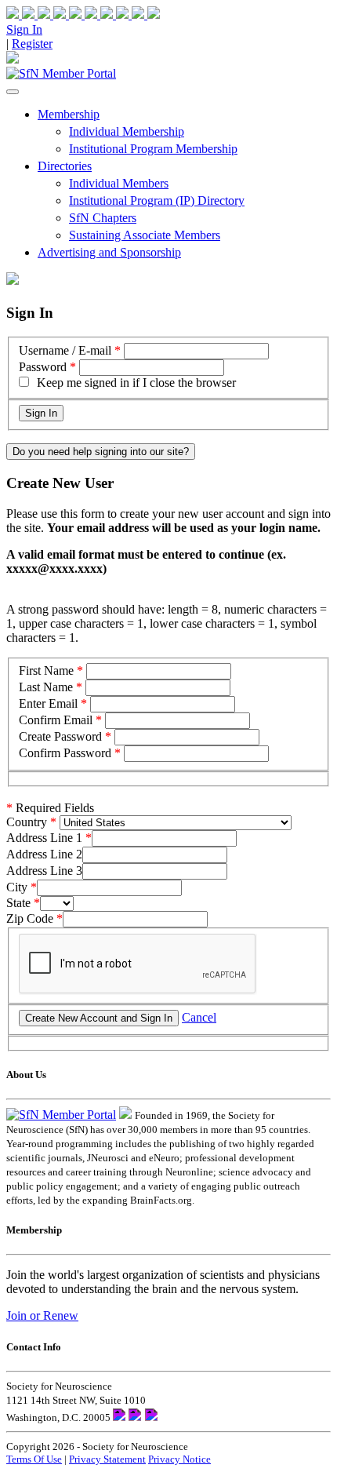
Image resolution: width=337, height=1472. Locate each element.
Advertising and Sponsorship (109, 252)
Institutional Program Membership (153, 148)
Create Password (60, 736)
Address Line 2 (44, 854)
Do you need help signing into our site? (101, 451)
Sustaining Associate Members (144, 235)
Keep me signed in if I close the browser (136, 382)
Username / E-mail (65, 350)
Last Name (46, 687)
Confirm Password (65, 753)
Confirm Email (55, 720)
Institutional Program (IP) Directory (157, 200)
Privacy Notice (179, 1459)
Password (43, 366)
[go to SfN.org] (125, 1114)
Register (32, 43)
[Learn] (146, 14)
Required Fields (50, 807)
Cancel (199, 1017)
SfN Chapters (102, 217)
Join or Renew (42, 1315)
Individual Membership (126, 131)
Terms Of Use (34, 1459)
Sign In (24, 29)
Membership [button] (69, 114)
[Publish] (116, 14)
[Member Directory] (12, 59)
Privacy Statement (107, 1459)
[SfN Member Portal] (61, 73)
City (16, 887)
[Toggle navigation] (12, 91)
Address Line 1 (44, 837)
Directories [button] (65, 166)
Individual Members (118, 183)
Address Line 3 (44, 870)
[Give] (53, 14)
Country (26, 822)
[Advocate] (84, 14)
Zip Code (29, 918)
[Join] (22, 14)
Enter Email (48, 703)
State (18, 902)
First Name (46, 670)
